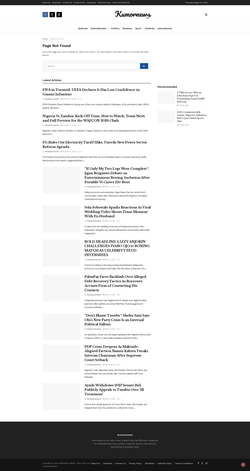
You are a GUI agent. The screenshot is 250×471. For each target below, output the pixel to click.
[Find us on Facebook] (45, 14)
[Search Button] (206, 14)
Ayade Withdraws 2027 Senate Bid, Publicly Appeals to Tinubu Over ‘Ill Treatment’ (114, 389)
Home (45, 39)
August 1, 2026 (69, 99)
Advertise (56, 3)
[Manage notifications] (243, 464)
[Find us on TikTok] (59, 14)
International (165, 28)
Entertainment (98, 28)
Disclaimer (91, 3)
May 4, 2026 (109, 187)
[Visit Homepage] (133, 15)
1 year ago (184, 105)
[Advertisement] (182, 58)
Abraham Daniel (52, 99)
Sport (138, 28)
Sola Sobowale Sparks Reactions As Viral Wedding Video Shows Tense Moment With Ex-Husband (117, 211)
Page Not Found (57, 39)
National (83, 28)
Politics (115, 28)
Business (127, 28)
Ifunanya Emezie (94, 187)
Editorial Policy (104, 3)
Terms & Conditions (121, 3)
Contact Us (67, 3)
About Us (46, 3)
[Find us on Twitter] (52, 14)
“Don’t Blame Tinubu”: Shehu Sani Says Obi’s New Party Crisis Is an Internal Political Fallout (116, 320)
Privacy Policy (79, 3)
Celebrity (150, 28)
